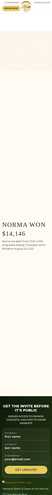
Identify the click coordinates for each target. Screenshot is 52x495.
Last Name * (11, 444)
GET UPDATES (26, 470)
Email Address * (12, 456)
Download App (42, 3)
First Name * (11, 433)
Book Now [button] (11, 8)
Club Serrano (10, 3)
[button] (41, 8)
